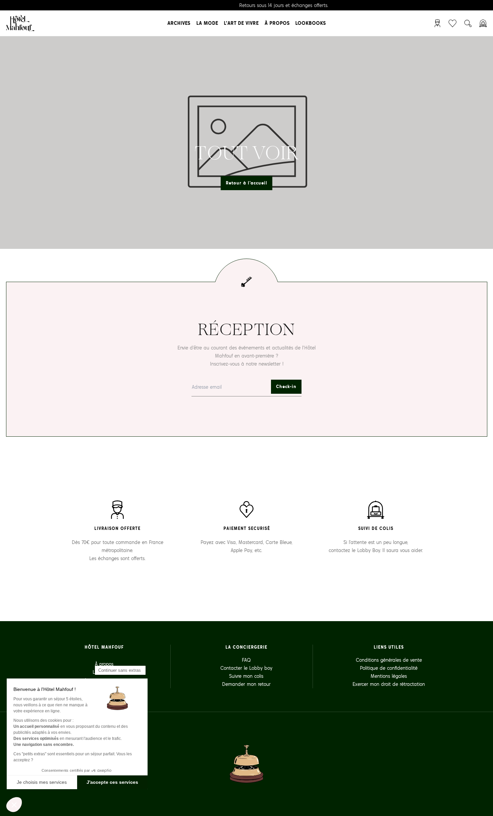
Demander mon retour (246, 684)
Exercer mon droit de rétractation (388, 684)
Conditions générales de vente (389, 660)
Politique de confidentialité (389, 668)
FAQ (246, 660)
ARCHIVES (178, 23)
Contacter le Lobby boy (246, 668)
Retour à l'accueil (246, 182)
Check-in (286, 386)
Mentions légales (389, 676)
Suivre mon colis (246, 676)
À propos (277, 23)
